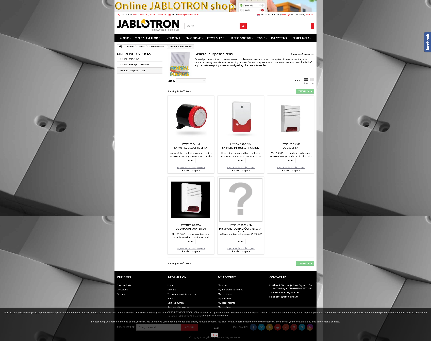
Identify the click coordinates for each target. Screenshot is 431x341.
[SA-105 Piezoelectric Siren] (191, 119)
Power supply (215, 38)
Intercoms (173, 38)
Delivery (172, 289)
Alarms (124, 38)
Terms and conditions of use (182, 293)
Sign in (309, 14)
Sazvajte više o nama (178, 307)
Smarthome (193, 38)
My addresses (225, 298)
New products (124, 285)
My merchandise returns (230, 289)
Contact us (122, 289)
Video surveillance (147, 38)
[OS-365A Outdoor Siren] (191, 200)
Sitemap (121, 293)
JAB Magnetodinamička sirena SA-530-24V (240, 230)
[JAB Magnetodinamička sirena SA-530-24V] (241, 200)
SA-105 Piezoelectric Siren (191, 147)
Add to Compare (192, 170)
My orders (223, 285)
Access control (240, 38)
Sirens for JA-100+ (129, 58)
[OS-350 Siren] (290, 119)
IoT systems (279, 38)
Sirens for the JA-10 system (134, 64)
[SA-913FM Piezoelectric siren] (241, 119)
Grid (306, 83)
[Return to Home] (120, 47)
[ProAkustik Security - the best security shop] (215, 6)
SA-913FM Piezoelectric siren (240, 147)
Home (171, 285)
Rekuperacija (301, 38)
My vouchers (224, 307)
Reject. (215, 328)
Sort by (171, 80)
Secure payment (176, 302)
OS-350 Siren (291, 147)
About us (172, 298)
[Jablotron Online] (148, 25)
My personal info (226, 302)
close (215, 335)
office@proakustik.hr (287, 296)
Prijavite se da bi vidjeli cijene (191, 167)
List (311, 83)
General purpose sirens (132, 70)
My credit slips (225, 293)
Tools (261, 38)
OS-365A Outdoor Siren (191, 228)
